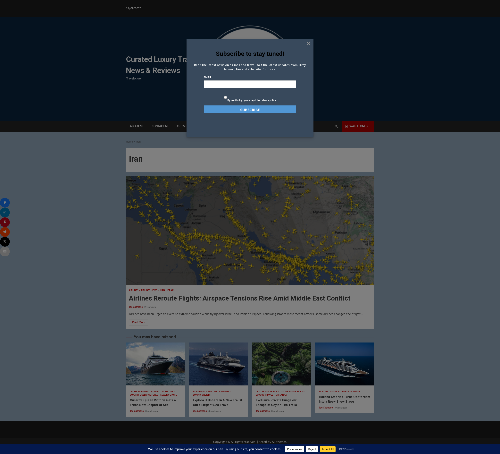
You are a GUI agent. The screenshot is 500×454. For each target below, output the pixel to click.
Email (208, 77)
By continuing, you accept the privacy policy (251, 100)
